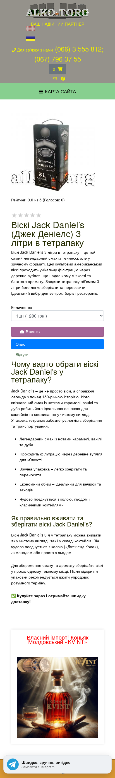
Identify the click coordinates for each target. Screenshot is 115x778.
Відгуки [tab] (22, 354)
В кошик (33, 331)
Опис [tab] (20, 344)
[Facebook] (63, 78)
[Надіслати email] (55, 78)
